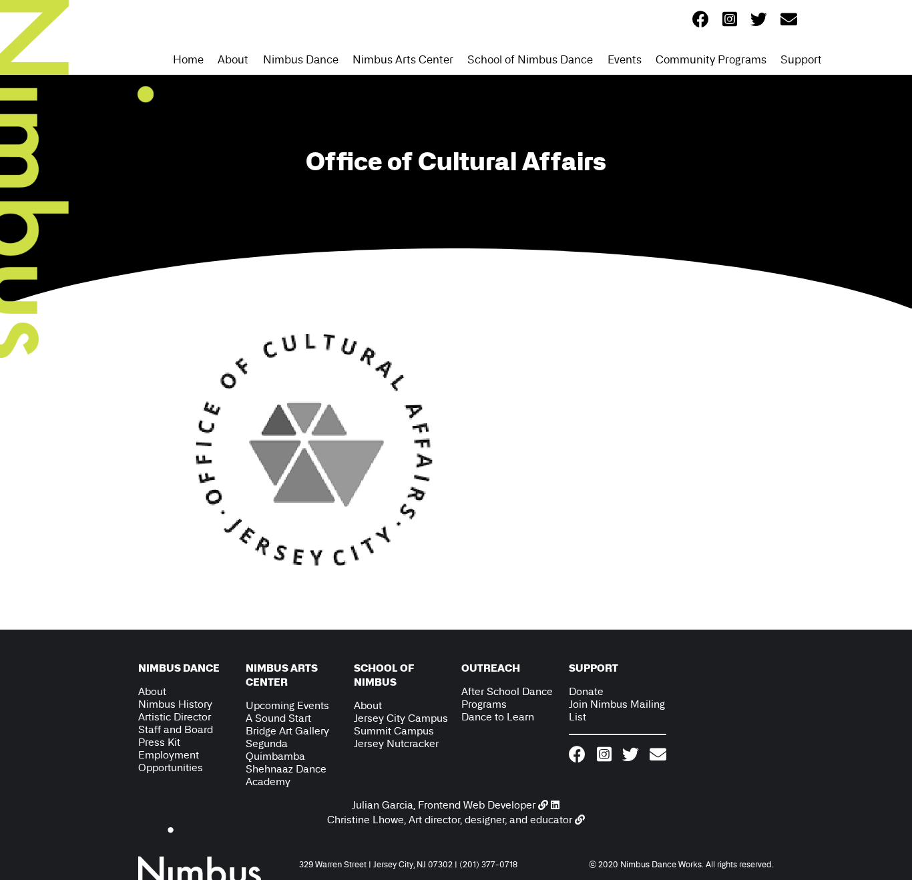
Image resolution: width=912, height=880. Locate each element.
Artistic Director (174, 716)
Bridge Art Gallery (287, 730)
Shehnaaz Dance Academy (286, 775)
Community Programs (711, 59)
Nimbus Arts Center (403, 59)
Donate (586, 691)
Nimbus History (175, 704)
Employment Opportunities (170, 761)
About (233, 59)
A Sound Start (278, 718)
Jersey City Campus (401, 718)
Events (625, 59)
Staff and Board (175, 729)
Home (188, 59)
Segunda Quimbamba (275, 749)
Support (801, 59)
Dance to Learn (497, 716)
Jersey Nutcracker (396, 743)
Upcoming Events (287, 705)
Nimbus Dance (300, 59)
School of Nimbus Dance (530, 59)
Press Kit (159, 742)
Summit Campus (394, 730)
